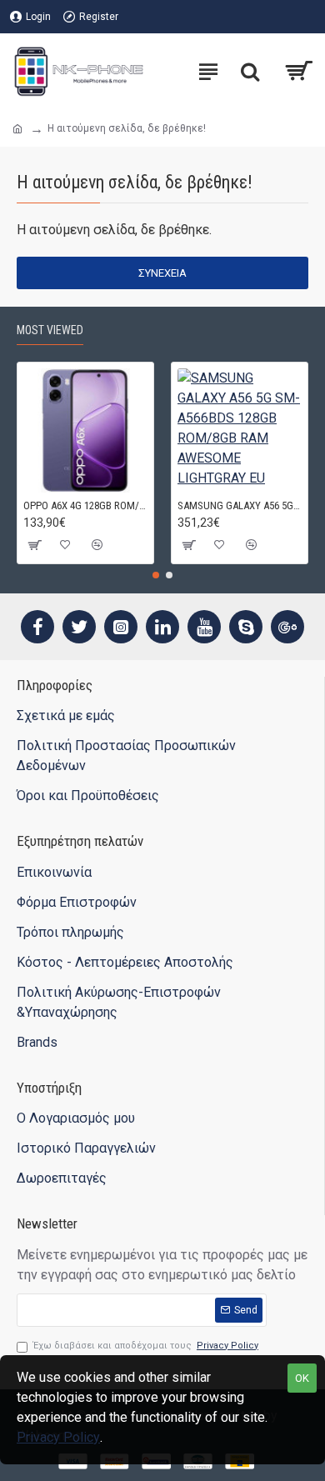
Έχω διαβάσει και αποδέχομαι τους (145, 1345)
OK (302, 1378)
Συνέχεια (162, 273)
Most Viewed (50, 330)
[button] (155, 575)
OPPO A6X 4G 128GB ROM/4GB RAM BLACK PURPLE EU (85, 505)
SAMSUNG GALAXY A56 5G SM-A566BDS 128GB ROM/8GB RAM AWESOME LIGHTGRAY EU (240, 505)
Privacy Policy (58, 1437)
